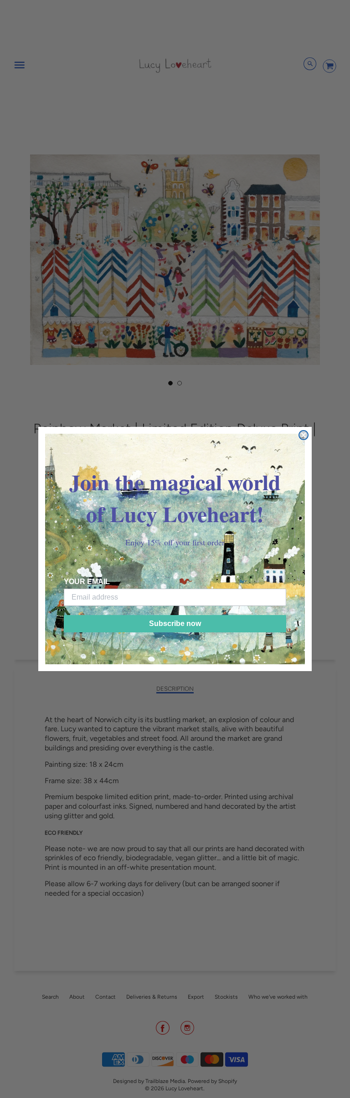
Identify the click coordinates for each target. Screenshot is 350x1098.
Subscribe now (175, 623)
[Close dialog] (303, 435)
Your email (87, 581)
